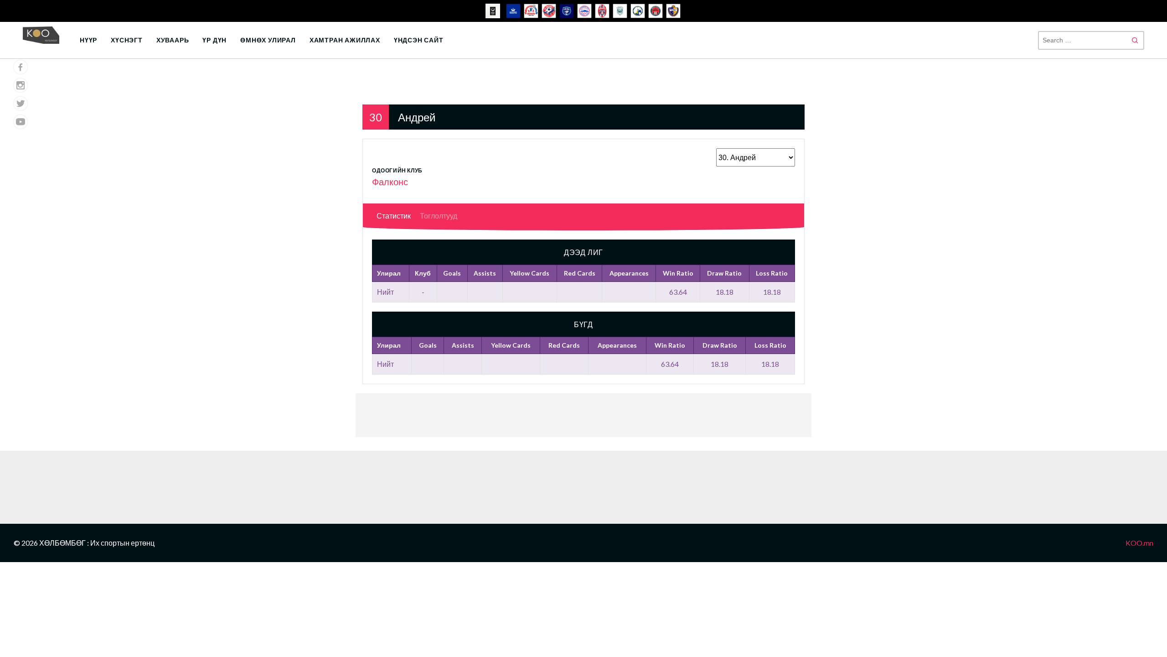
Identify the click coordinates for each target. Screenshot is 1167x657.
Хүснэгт (127, 40)
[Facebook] (20, 67)
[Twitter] (20, 103)
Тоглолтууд (438, 215)
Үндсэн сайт (419, 40)
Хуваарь (172, 40)
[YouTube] (20, 122)
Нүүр (88, 40)
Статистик (394, 215)
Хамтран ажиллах (345, 40)
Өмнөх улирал (268, 40)
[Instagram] (20, 85)
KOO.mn (1139, 542)
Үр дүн (214, 40)
